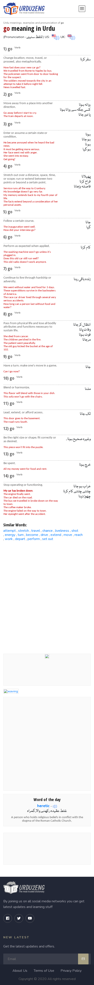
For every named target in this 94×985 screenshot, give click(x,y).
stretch (23, 530)
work (9, 539)
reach (79, 534)
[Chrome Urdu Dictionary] (47, 656)
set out (47, 539)
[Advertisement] (47, 593)
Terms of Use (44, 970)
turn (21, 534)
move (68, 534)
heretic (43, 805)
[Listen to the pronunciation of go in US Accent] (55, 36)
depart (20, 539)
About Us (19, 970)
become (32, 534)
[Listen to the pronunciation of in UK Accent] (70, 36)
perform (34, 539)
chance (47, 530)
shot (74, 530)
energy (10, 534)
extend (55, 534)
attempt (9, 530)
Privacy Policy (71, 970)
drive (44, 534)
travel (35, 530)
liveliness (62, 530)
